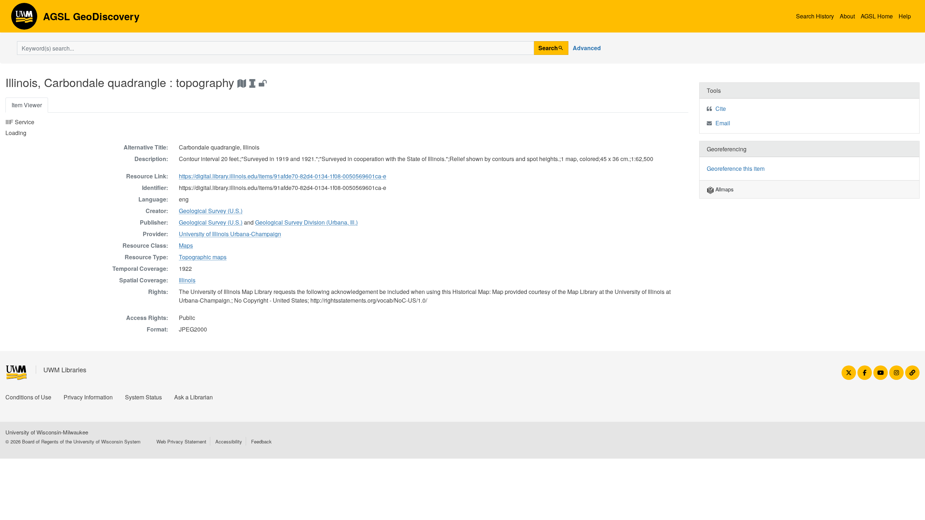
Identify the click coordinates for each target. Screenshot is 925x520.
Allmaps (723, 189)
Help (905, 16)
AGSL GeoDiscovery (24, 19)
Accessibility (228, 441)
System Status (143, 397)
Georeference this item (736, 168)
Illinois (187, 280)
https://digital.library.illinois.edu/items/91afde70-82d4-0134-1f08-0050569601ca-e (282, 176)
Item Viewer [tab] (27, 105)
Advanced (587, 48)
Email (722, 123)
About (847, 16)
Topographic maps (203, 257)
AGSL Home (877, 16)
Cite (720, 108)
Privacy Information (88, 397)
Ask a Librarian (193, 397)
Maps (186, 245)
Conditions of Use (28, 397)
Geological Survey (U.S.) (210, 211)
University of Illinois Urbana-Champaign (230, 234)
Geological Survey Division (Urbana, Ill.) (306, 222)
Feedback (261, 441)
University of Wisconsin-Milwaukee (46, 432)
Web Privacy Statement (181, 441)
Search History (815, 16)
